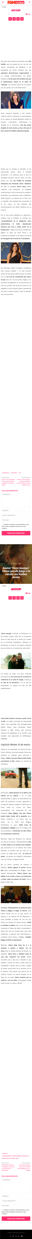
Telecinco (14, 472)
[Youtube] (22, 1236)
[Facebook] (10, 19)
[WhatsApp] (22, 19)
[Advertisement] (16, 43)
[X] (14, 19)
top (20, 472)
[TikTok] (16, 1236)
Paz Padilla (5, 472)
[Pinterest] (18, 19)
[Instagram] (13, 1236)
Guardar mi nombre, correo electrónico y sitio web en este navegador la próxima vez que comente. (15, 526)
